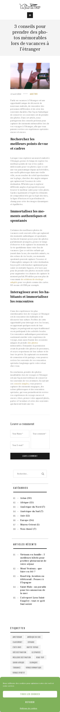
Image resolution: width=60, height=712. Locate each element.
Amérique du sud (33, 637)
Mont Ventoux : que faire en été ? (31, 570)
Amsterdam (17, 637)
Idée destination (19, 652)
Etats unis (17, 647)
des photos (33, 342)
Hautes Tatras (32, 647)
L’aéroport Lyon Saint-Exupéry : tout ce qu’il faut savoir (32, 601)
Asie (22, 515)
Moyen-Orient (28, 524)
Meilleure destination (22, 657)
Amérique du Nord (30, 506)
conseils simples (21, 383)
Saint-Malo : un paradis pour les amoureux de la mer (33, 590)
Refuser (30, 702)
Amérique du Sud (30, 511)
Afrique (24, 502)
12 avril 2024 (15, 94)
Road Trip (40, 657)
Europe (24, 520)
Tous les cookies (30, 694)
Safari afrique (18, 662)
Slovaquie (33, 662)
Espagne (31, 642)
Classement (17, 642)
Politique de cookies (28, 708)
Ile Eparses (36, 652)
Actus (34, 94)
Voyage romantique (33, 667)
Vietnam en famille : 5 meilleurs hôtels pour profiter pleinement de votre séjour (33, 559)
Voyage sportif (19, 673)
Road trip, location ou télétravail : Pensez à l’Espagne (32, 579)
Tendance (16, 667)
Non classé (26, 529)
